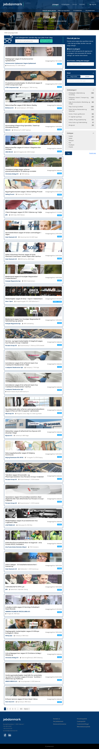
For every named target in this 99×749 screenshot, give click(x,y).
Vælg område (73, 76)
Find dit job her (73, 38)
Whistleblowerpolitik (83, 727)
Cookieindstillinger (83, 724)
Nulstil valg (92, 153)
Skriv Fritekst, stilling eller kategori (78, 60)
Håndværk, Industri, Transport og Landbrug (78, 98)
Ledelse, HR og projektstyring (77, 119)
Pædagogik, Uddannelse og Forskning (77, 94)
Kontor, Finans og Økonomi (77, 114)
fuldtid (71, 136)
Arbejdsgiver (65, 4)
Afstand (87, 76)
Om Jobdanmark (58, 721)
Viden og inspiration (64, 10)
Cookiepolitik (81, 721)
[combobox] (80, 64)
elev (70, 143)
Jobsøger (55, 4)
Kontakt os (56, 719)
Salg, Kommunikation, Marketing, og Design (79, 103)
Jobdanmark (37, 21)
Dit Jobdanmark (90, 10)
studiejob (71, 145)
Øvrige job (72, 125)
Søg (68, 153)
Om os (74, 4)
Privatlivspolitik (82, 719)
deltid (70, 138)
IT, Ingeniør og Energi (75, 117)
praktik (71, 147)
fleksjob (71, 140)
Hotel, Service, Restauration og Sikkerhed (78, 110)
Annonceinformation (59, 724)
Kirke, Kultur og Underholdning (78, 122)
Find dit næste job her (49, 10)
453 (21, 709)
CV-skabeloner (77, 10)
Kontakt (82, 4)
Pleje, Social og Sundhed (76, 106)
